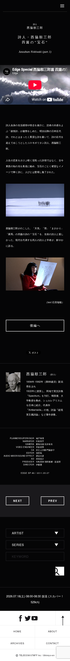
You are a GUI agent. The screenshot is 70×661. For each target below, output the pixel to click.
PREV (52, 501)
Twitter (27, 618)
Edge (10, 6)
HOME (17, 631)
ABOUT (52, 631)
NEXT (17, 501)
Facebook (20, 618)
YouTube (34, 618)
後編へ (35, 325)
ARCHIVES (17, 643)
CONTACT (52, 643)
